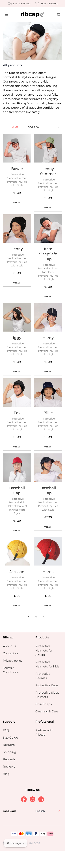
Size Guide (10, 737)
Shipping (9, 752)
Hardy (48, 338)
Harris (48, 572)
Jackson (17, 572)
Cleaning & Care (46, 711)
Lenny (17, 249)
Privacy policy (12, 660)
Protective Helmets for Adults (43, 650)
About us (9, 646)
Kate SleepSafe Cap (48, 254)
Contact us (11, 653)
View (17, 202)
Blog (6, 774)
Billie (48, 413)
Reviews (9, 766)
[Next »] (43, 617)
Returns (9, 745)
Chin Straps (43, 704)
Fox (17, 413)
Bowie (17, 168)
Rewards (9, 759)
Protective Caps (46, 685)
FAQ (6, 730)
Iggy (17, 338)
